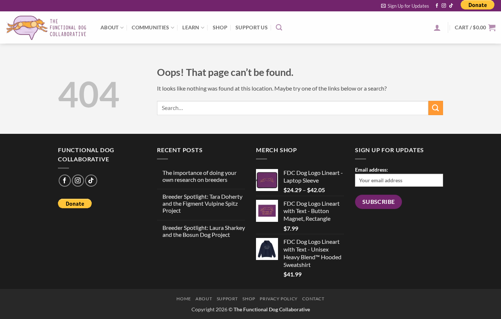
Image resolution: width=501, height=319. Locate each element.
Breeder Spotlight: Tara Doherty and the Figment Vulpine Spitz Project (202, 203)
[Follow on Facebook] (437, 5)
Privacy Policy (279, 298)
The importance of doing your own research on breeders (199, 176)
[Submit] (435, 108)
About (109, 27)
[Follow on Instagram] (444, 5)
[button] (405, 6)
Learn (190, 27)
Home (183, 298)
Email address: (371, 169)
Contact (313, 298)
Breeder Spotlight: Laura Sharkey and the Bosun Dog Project (203, 231)
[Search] (279, 27)
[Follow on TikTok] (451, 5)
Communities (150, 27)
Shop (220, 27)
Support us (251, 27)
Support (227, 298)
